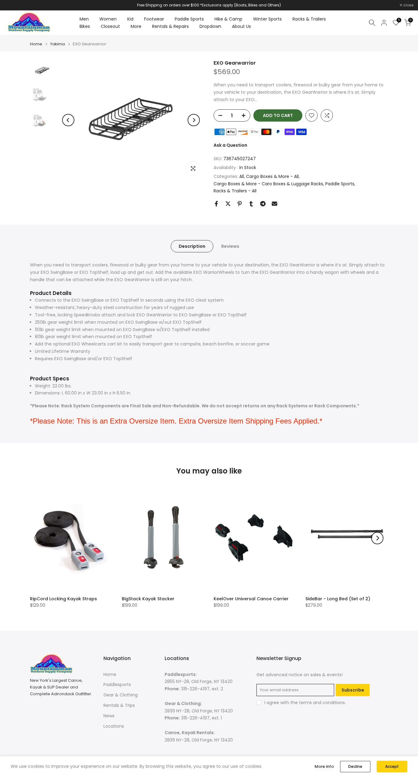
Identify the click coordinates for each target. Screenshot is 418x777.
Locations (113, 726)
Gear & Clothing (120, 695)
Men (84, 19)
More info (324, 766)
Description (192, 246)
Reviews (230, 246)
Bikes (85, 26)
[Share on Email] (274, 203)
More (136, 26)
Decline (355, 766)
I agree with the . (305, 703)
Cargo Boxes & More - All (272, 176)
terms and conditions (322, 703)
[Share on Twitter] (228, 203)
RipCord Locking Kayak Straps (63, 599)
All (241, 176)
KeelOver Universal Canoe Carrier (251, 599)
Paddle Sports (189, 19)
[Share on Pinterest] (239, 203)
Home (36, 44)
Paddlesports (117, 684)
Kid (130, 19)
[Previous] (68, 120)
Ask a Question (230, 145)
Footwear (154, 19)
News (108, 716)
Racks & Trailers (309, 19)
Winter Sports (267, 19)
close (12, 5)
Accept (392, 766)
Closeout (110, 26)
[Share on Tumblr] (251, 203)
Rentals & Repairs (170, 26)
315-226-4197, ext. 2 (202, 689)
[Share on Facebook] (216, 203)
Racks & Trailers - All (235, 191)
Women (108, 19)
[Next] (194, 120)
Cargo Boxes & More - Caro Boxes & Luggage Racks (268, 184)
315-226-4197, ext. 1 (201, 718)
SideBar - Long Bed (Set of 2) (337, 599)
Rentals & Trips (119, 705)
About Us (241, 26)
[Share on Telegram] (263, 203)
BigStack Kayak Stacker (148, 599)
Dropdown (210, 26)
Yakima (57, 44)
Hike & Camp (228, 19)
